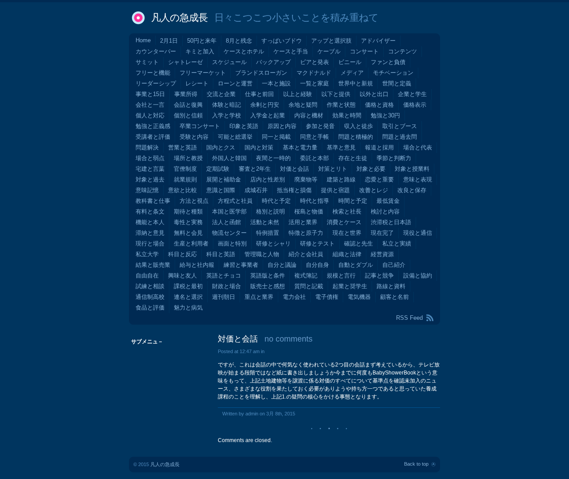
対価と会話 (294, 168)
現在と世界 (347, 232)
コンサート (364, 51)
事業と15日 (150, 94)
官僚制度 (185, 168)
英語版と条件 (267, 275)
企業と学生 (412, 94)
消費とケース (344, 222)
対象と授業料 (412, 168)
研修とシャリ (273, 243)
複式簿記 (305, 275)
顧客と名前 (394, 297)
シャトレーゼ (185, 62)
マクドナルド (314, 72)
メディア (352, 72)
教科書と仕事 (153, 200)
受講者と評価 (153, 136)
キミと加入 (199, 51)
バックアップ (273, 62)
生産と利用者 (191, 243)
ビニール (349, 62)
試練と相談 (150, 286)
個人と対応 (150, 115)
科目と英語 (220, 254)
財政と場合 (226, 286)
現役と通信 (417, 232)
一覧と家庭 (314, 83)
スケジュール (229, 62)
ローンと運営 (235, 83)
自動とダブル (355, 265)
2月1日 (169, 40)
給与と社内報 (197, 265)
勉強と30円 (385, 115)
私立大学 (147, 254)
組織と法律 (347, 254)
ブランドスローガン (261, 72)
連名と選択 (188, 297)
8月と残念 (239, 40)
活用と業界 (303, 222)
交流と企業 (221, 94)
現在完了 (382, 232)
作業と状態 (341, 104)
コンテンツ (402, 51)
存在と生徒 (352, 158)
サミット (147, 62)
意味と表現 (417, 179)
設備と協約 (417, 275)
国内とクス (220, 147)
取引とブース (399, 126)
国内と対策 (258, 147)
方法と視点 (194, 200)
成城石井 (256, 190)
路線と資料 (391, 286)
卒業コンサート (200, 126)
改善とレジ (373, 190)
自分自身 (317, 265)
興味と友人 (182, 275)
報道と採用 (379, 147)
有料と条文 (150, 211)
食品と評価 (150, 307)
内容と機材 (308, 115)
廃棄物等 (305, 179)
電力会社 (294, 297)
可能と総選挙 (235, 136)
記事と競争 (379, 275)
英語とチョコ (223, 275)
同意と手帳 (314, 136)
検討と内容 (385, 211)
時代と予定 (276, 200)
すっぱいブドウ (281, 40)
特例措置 (267, 232)
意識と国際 (220, 190)
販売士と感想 (267, 286)
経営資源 (382, 254)
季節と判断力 (394, 158)
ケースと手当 (290, 51)
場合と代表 (417, 147)
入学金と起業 (267, 115)
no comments (288, 338)
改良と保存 (411, 190)
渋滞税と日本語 (391, 222)
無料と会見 (188, 232)
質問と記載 (308, 286)
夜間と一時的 (273, 158)
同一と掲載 (276, 136)
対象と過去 (150, 179)
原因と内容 (282, 126)
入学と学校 (226, 115)
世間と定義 (396, 83)
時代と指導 (314, 200)
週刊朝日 (223, 297)
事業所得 (185, 94)
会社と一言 (150, 104)
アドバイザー (378, 40)
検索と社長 (347, 211)
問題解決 (147, 147)
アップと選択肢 (331, 40)
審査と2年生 (255, 168)
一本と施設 (276, 83)
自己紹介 (393, 265)
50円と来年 (201, 40)
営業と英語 (182, 147)
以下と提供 (335, 94)
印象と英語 (243, 126)
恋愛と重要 (379, 179)
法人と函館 (226, 222)
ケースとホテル (244, 51)
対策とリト (332, 168)
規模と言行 (341, 275)
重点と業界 (258, 297)
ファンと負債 (388, 62)
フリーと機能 (153, 72)
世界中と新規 (355, 83)
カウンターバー (156, 51)
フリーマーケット (203, 72)
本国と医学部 (229, 211)
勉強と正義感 (153, 126)
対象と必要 (371, 168)
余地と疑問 (303, 104)
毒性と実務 (188, 222)
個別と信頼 (188, 115)
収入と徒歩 (358, 126)
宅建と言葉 (150, 168)
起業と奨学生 (350, 286)
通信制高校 (150, 297)
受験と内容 (194, 136)
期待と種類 (188, 211)
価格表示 (414, 104)
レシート (196, 83)
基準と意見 (341, 147)
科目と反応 (182, 254)
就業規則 (185, 179)
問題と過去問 (399, 136)
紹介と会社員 (306, 254)
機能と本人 (150, 222)
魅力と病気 (188, 307)
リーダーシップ (156, 83)
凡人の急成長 (179, 17)
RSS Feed (409, 317)
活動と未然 (264, 222)
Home (143, 40)
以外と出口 (374, 94)
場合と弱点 (150, 158)
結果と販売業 (153, 265)
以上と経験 (297, 94)
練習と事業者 (241, 265)
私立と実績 (396, 243)
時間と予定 (352, 200)
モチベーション (393, 72)
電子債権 (326, 297)
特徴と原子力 (306, 232)
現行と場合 (150, 243)
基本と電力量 (300, 147)
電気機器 (359, 297)
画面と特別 (232, 243)
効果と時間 (347, 115)
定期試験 (217, 168)
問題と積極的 (355, 136)
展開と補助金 (223, 179)
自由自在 (147, 275)
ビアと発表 (314, 62)
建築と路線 (341, 179)
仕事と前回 (259, 94)
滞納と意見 (150, 232)
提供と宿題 (335, 190)
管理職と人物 (261, 254)
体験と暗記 (226, 104)
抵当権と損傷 (294, 190)
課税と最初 (188, 286)
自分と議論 (282, 265)
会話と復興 (188, 104)
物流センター (229, 232)
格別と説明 (270, 211)
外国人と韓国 (229, 158)
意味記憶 (147, 190)
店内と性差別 (267, 179)
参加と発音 (320, 126)
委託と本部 (314, 158)
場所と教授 (188, 158)
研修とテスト (317, 243)
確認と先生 (358, 243)
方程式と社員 (235, 200)
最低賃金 (388, 200)
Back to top (416, 464)
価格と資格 (379, 104)
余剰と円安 (264, 104)
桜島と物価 (308, 211)
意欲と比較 (182, 190)
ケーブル (329, 51)
